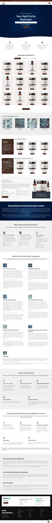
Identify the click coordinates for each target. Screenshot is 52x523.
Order (41, 512)
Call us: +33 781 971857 (5, 515)
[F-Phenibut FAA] (32, 165)
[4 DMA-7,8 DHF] (7, 65)
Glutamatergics (19, 516)
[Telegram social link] (10, 498)
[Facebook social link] (4, 498)
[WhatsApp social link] (8, 498)
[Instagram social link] (6, 498)
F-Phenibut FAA (32, 170)
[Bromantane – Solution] (19, 96)
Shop (29, 512)
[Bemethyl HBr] (44, 81)
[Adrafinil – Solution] (7, 81)
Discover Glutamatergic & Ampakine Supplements (10, 312)
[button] (48, 116)
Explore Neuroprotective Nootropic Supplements (10, 279)
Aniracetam (20, 86)
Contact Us (30, 516)
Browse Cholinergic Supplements (34, 281)
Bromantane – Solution (19, 101)
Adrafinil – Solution (7, 86)
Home (29, 511)
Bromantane (7, 101)
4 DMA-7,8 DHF (7, 71)
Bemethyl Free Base (32, 86)
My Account (41, 511)
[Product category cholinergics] (45, 124)
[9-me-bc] (19, 65)
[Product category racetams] (20, 124)
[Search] (45, 3)
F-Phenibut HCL (44, 170)
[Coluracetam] (32, 96)
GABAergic (19, 515)
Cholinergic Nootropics (20, 511)
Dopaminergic (19, 512)
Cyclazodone (44, 101)
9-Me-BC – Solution (32, 71)
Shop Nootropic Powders (33, 310)
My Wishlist (41, 515)
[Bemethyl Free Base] (32, 81)
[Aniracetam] (19, 81)
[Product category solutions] (32, 124)
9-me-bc (20, 71)
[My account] (44, 3)
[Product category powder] (7, 124)
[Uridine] (44, 145)
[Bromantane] (7, 96)
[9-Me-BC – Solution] (32, 65)
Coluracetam (32, 101)
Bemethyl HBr (44, 86)
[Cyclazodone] (44, 96)
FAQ (29, 515)
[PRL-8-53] (20, 145)
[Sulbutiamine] (32, 145)
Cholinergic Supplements (9, 387)
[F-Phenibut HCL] (44, 165)
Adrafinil (44, 71)
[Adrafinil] (44, 65)
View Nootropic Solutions (7, 339)
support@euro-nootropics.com (23, 502)
